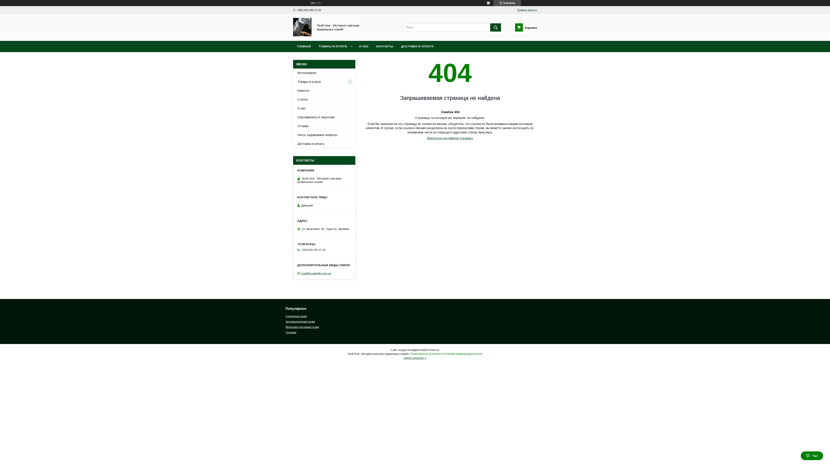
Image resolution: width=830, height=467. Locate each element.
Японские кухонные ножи (302, 327)
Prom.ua (434, 350)
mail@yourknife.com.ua (316, 273)
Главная (304, 46)
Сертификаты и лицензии (316, 117)
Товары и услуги (333, 46)
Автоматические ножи (300, 321)
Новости (303, 90)
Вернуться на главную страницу (450, 138)
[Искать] (495, 27)
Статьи (302, 99)
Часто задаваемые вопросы (317, 135)
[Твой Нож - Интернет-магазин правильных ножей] (302, 35)
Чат (815, 455)
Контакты (384, 46)
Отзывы (303, 126)
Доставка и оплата (417, 46)
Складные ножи (296, 316)
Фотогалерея (306, 73)
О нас (364, 46)
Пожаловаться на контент (425, 353)
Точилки (291, 332)
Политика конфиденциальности (462, 353)
